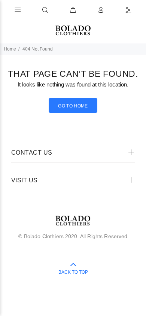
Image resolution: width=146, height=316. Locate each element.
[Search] (45, 10)
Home (10, 49)
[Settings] (128, 10)
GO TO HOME (73, 106)
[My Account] (100, 10)
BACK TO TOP (73, 272)
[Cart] (73, 10)
